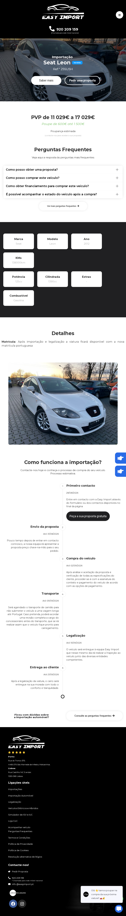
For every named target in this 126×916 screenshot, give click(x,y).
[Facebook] (13, 904)
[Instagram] (22, 904)
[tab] (63, 170)
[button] (46, 80)
